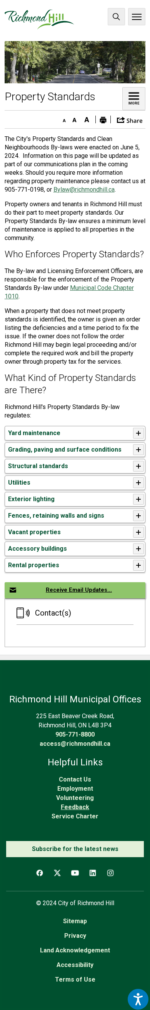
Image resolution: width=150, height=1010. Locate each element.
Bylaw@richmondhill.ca (84, 189)
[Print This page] (103, 119)
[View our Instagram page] (110, 873)
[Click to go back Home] (39, 20)
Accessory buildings (37, 548)
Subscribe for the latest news (75, 849)
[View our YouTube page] (75, 873)
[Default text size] (74, 118)
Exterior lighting (31, 499)
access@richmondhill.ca (75, 743)
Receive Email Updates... (79, 590)
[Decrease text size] (62, 118)
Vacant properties (34, 532)
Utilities (19, 482)
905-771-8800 (75, 734)
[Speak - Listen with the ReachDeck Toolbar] (138, 999)
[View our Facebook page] (39, 873)
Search (116, 16)
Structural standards (38, 466)
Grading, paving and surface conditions (65, 449)
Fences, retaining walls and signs (56, 515)
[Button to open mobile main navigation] (136, 16)
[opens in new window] (75, 62)
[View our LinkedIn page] (92, 873)
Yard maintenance (34, 433)
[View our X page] (57, 873)
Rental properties (33, 565)
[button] (130, 119)
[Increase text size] (87, 118)
